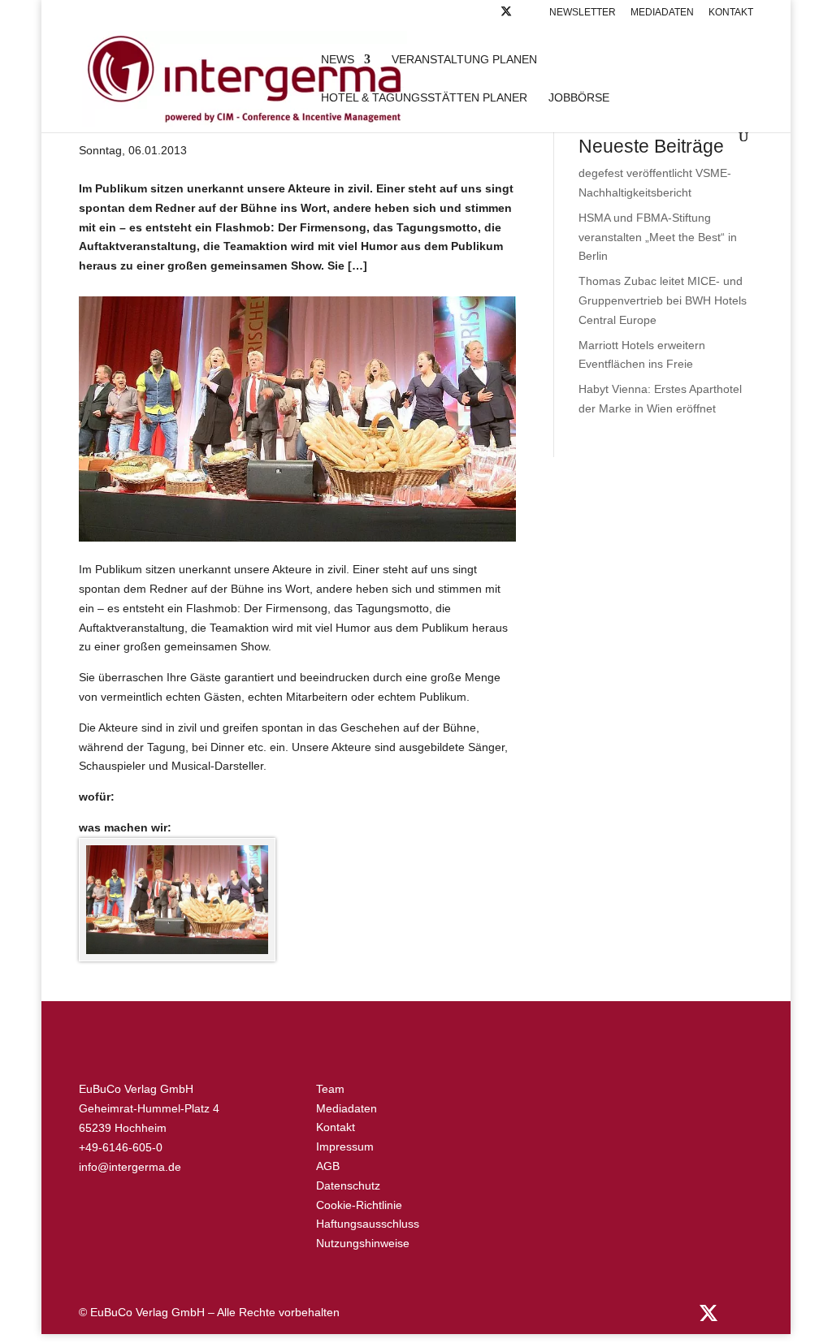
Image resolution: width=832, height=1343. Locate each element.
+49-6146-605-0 (120, 1147)
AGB (328, 1165)
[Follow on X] (506, 16)
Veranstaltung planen (464, 60)
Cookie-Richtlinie (359, 1204)
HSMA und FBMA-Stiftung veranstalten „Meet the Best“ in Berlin (657, 237)
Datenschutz (348, 1185)
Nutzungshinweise (363, 1243)
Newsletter (582, 12)
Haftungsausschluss (367, 1223)
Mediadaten (662, 12)
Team (330, 1088)
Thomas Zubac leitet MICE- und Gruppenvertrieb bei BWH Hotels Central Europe (662, 300)
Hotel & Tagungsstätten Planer (424, 98)
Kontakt (730, 12)
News (337, 60)
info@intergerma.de (130, 1166)
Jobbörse (578, 98)
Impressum (345, 1146)
